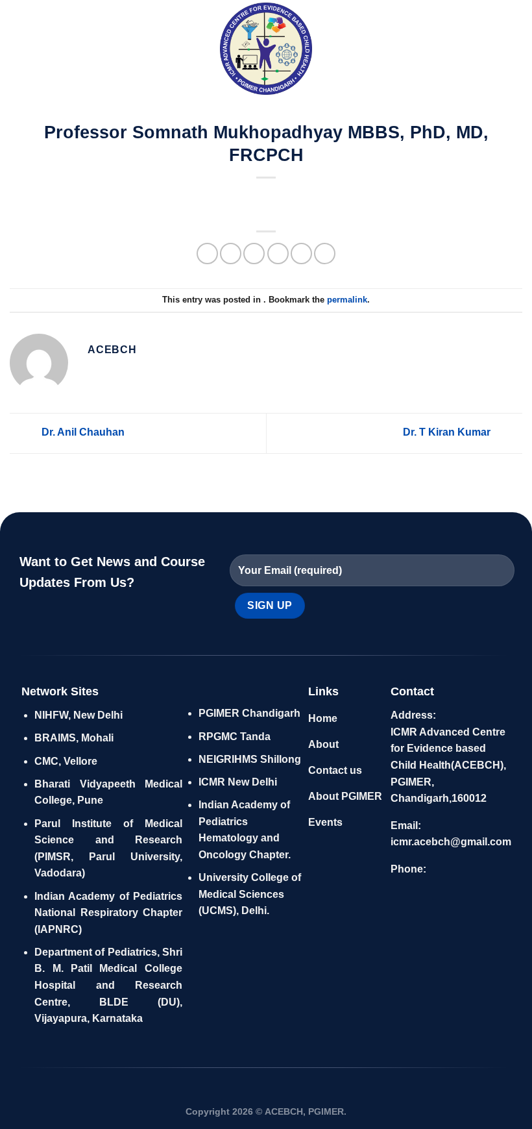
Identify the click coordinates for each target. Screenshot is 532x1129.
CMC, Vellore (65, 761)
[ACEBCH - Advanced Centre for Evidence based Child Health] (266, 48)
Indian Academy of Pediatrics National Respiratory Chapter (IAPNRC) (108, 913)
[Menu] (17, 48)
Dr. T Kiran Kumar (448, 432)
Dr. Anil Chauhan (82, 432)
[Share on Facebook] (230, 253)
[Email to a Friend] (278, 253)
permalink (347, 299)
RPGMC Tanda (235, 736)
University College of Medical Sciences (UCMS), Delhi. (250, 894)
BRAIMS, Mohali (74, 737)
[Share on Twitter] (254, 253)
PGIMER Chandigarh (249, 713)
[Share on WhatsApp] (207, 253)
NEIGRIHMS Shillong (250, 759)
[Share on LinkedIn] (324, 253)
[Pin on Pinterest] (301, 253)
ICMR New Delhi (238, 782)
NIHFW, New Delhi (78, 715)
